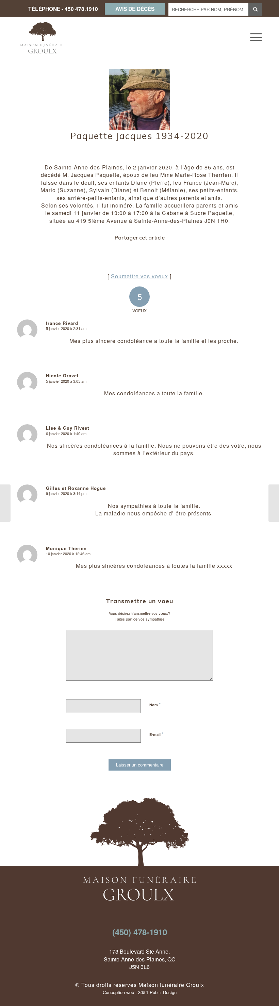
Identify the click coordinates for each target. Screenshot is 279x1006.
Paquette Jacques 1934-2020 (139, 136)
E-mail (156, 734)
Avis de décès (134, 9)
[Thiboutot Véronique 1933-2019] (5, 503)
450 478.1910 (81, 9)
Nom (155, 704)
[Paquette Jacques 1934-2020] (139, 99)
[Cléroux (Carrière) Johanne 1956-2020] (273, 503)
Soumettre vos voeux (139, 276)
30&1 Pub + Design (157, 992)
